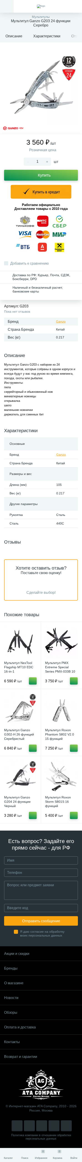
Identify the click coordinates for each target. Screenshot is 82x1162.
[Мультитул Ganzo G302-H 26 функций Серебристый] (20, 709)
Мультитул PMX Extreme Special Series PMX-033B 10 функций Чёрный (60, 669)
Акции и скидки (16, 954)
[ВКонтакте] (29, 1125)
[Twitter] (41, 1125)
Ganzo (61, 321)
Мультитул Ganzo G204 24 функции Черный (17, 801)
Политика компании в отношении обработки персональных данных (41, 1136)
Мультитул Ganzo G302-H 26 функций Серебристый (19, 734)
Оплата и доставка (20, 1027)
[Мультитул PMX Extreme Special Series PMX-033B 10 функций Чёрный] (61, 642)
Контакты (12, 1042)
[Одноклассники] (66, 1125)
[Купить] (33, 681)
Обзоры (10, 1012)
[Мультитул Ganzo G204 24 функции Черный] (20, 776)
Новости (11, 998)
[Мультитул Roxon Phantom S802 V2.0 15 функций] (61, 709)
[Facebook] (54, 1125)
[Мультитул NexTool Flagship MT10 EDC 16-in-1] (20, 642)
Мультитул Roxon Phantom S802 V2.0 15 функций (59, 734)
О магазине (13, 983)
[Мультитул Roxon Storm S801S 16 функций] (61, 776)
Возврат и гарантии (20, 1057)
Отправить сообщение (41, 921)
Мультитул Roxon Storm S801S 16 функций (58, 801)
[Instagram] (17, 1125)
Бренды (11, 968)
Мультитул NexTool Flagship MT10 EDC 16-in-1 (18, 667)
